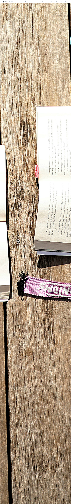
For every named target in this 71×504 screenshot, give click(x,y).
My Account (11, 1)
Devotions (61, 1)
